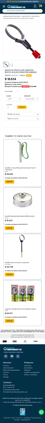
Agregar (9, 182)
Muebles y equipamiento (32, 372)
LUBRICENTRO (26, 16)
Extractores (27, 365)
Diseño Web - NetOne (9, 418)
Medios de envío (14, 114)
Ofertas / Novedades (30, 375)
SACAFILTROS (35, 16)
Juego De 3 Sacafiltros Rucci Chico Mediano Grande (20, 309)
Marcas (5, 375)
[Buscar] (40, 11)
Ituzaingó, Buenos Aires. (12, 390)
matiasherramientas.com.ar (33, 402)
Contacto (6, 372)
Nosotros (6, 365)
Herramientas (28, 368)
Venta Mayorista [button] (8, 368)
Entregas (6, 377)
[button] (30, 420)
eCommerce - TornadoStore (23, 418)
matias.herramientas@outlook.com (16, 392)
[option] (14, 341)
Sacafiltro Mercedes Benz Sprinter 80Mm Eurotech (20, 216)
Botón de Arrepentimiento (11, 370)
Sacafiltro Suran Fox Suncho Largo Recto (17, 262)
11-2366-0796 (9, 387)
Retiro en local (13, 119)
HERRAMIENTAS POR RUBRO (11, 16)
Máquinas (27, 370)
